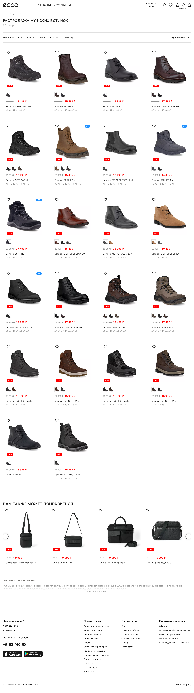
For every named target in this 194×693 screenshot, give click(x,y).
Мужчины (60, 5)
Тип (18, 37)
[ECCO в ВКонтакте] (17, 644)
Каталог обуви (91, 667)
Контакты (88, 663)
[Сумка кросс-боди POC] (167, 538)
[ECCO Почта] (24, 644)
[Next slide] (188, 536)
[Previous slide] (6, 536)
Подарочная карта (168, 639)
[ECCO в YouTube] (11, 644)
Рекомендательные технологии (174, 643)
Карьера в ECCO (129, 634)
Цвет (40, 37)
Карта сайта (127, 647)
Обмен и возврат (92, 639)
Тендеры (125, 643)
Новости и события (130, 630)
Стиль (52, 37)
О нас (124, 626)
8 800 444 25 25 (10, 626)
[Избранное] (171, 5)
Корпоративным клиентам (96, 655)
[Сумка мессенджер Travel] (120, 538)
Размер (7, 37)
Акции (87, 643)
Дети (72, 5)
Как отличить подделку (95, 651)
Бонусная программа (169, 634)
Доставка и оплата (93, 634)
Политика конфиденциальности (174, 630)
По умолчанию (177, 37)
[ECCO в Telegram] (5, 644)
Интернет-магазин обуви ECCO (25, 684)
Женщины (44, 5)
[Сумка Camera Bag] (73, 538)
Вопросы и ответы (92, 659)
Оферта (163, 626)
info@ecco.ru (9, 630)
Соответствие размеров (95, 647)
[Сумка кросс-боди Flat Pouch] (26, 538)
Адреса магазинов (93, 630)
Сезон (29, 37)
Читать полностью (97, 591)
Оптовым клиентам (130, 639)
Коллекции (89, 671)
